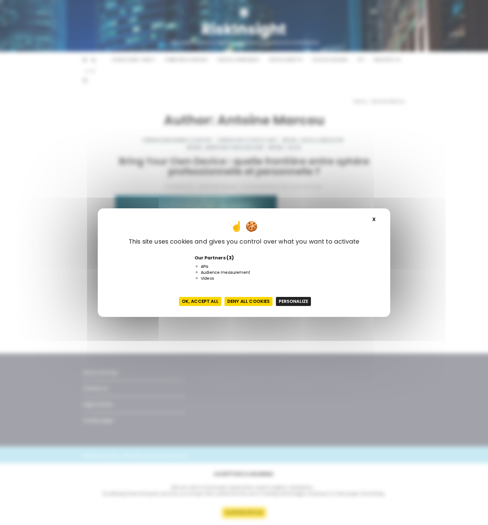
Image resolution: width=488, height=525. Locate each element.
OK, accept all (200, 301)
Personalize (293, 301)
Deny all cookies (248, 301)
